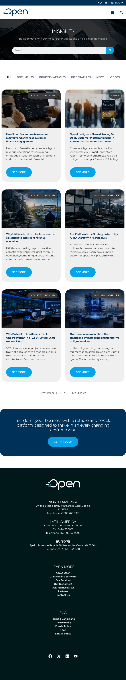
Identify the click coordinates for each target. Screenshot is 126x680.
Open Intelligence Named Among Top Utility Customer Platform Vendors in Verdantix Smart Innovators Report (92, 138)
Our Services (63, 580)
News (100, 77)
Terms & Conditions (63, 618)
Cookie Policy (63, 626)
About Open (63, 572)
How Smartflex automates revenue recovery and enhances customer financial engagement (27, 138)
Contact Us (63, 595)
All (8, 77)
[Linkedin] (67, 656)
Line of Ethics (63, 633)
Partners (63, 591)
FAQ (63, 629)
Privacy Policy (63, 622)
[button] (112, 12)
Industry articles (52, 77)
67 (74, 393)
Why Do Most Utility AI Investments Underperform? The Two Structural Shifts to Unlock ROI (30, 338)
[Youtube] (76, 656)
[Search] (110, 50)
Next (82, 393)
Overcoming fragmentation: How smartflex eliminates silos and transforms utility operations (94, 338)
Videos (115, 77)
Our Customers (63, 584)
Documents (25, 77)
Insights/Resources (63, 587)
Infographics (81, 77)
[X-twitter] (59, 656)
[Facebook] (50, 656)
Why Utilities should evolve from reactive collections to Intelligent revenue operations (30, 238)
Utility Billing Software (63, 576)
